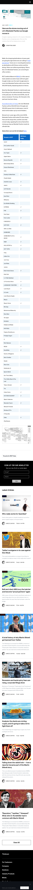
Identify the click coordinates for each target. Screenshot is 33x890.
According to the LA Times (10, 104)
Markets (11, 25)
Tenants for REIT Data (9, 456)
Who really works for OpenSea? (14, 514)
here (25, 131)
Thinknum (5, 854)
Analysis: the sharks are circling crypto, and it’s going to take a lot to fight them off (16, 723)
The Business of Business (5, 2)
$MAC (18, 76)
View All (16, 842)
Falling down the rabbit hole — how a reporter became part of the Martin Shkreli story (16, 764)
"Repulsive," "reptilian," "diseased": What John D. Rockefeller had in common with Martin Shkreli (15, 815)
